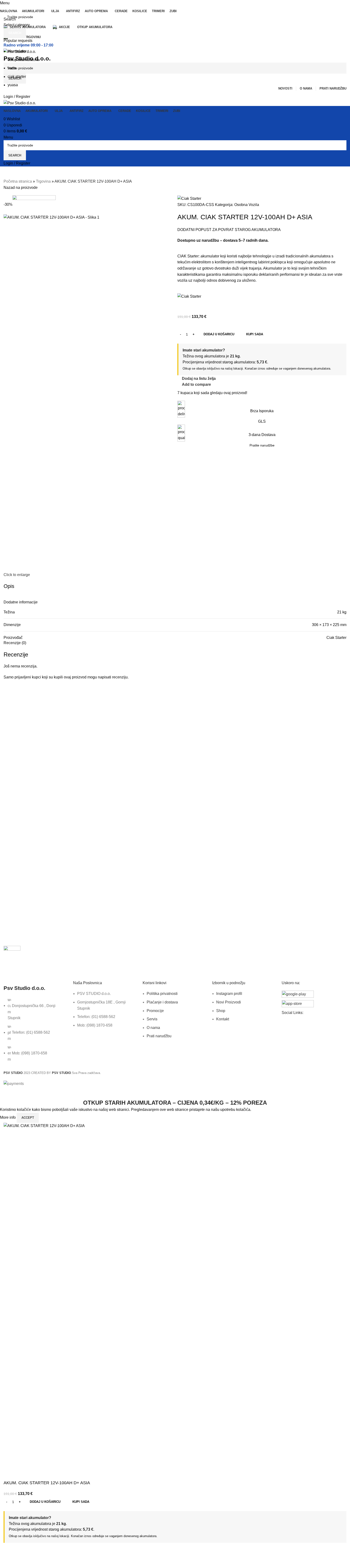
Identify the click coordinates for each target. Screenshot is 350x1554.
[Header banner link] (175, 777)
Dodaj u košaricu (219, 334)
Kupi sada (80, 1502)
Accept (27, 1117)
